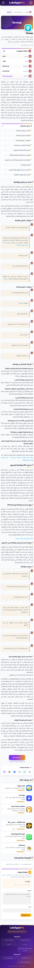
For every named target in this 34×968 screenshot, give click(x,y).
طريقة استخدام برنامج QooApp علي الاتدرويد (17, 160)
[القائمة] (31, 3)
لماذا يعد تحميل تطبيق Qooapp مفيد (19, 169)
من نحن (25, 944)
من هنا (6, 279)
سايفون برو (8, 242)
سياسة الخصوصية (25, 940)
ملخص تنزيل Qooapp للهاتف (22, 174)
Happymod (29, 460)
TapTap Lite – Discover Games (11, 457)
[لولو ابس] (16, 3)
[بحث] (3, 3)
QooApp (21, 303)
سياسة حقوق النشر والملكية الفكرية (25, 949)
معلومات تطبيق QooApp (23, 140)
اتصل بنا (9, 944)
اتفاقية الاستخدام (9, 940)
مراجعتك (29, 891)
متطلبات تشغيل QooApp (23, 135)
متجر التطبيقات (25, 958)
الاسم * (29, 907)
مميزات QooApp (25, 165)
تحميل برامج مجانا (7, 76)
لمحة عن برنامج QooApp (23, 130)
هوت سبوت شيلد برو (22, 245)
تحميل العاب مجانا (25, 962)
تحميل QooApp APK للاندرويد (21, 150)
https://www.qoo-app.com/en (24, 538)
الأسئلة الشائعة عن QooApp (22, 145)
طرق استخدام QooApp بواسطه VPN (20, 155)
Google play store (27, 457)
